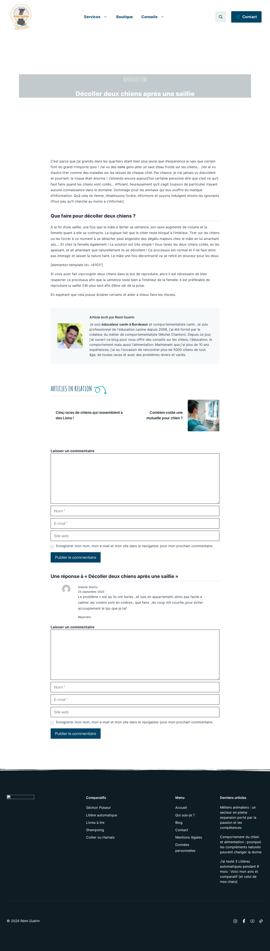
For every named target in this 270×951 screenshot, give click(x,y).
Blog (178, 822)
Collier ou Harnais (100, 837)
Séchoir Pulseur (98, 807)
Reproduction (135, 79)
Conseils (149, 17)
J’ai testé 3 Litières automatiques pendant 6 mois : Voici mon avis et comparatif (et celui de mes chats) (239, 871)
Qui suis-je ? (185, 815)
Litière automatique (101, 815)
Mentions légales (188, 837)
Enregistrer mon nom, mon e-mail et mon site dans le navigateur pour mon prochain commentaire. (134, 546)
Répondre (84, 617)
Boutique (124, 17)
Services (92, 17)
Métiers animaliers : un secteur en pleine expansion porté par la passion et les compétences (238, 817)
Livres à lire (95, 822)
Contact (181, 830)
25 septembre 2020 (91, 591)
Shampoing (95, 830)
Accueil (181, 807)
